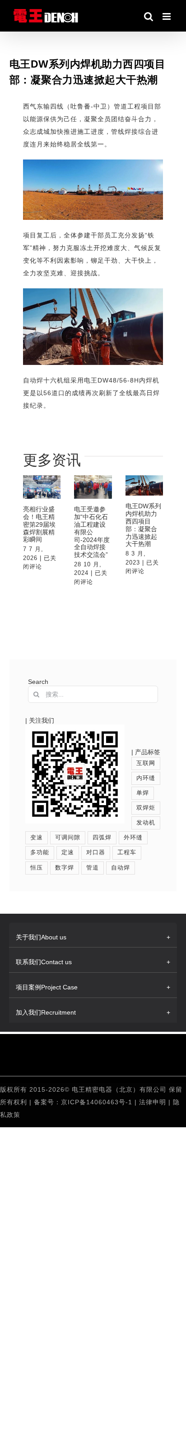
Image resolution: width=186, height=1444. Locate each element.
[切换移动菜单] (167, 16)
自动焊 (120, 868)
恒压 (36, 868)
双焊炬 (145, 808)
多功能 (39, 852)
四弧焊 (102, 837)
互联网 (145, 763)
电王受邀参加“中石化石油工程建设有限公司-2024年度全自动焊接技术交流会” (92, 532)
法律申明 (153, 1102)
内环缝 (145, 778)
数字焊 (64, 868)
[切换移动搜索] (148, 16)
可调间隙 (67, 837)
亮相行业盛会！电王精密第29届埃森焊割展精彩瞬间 (39, 524)
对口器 (95, 852)
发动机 (145, 823)
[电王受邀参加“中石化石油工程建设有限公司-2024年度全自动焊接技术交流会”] (93, 487)
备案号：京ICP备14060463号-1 (83, 1102)
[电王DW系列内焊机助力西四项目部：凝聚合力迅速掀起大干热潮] (144, 485)
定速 (67, 852)
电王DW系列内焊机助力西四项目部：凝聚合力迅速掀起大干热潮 (143, 524)
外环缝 (133, 837)
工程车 (126, 852)
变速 (36, 837)
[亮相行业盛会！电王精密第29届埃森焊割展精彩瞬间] (42, 487)
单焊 (142, 793)
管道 (92, 868)
